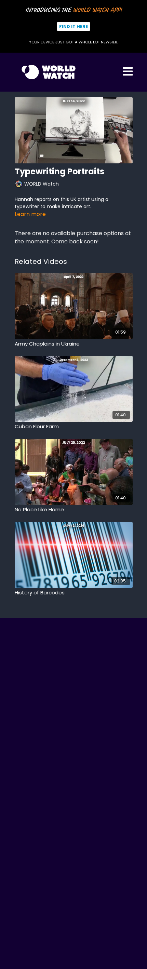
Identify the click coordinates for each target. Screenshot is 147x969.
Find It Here (73, 26)
